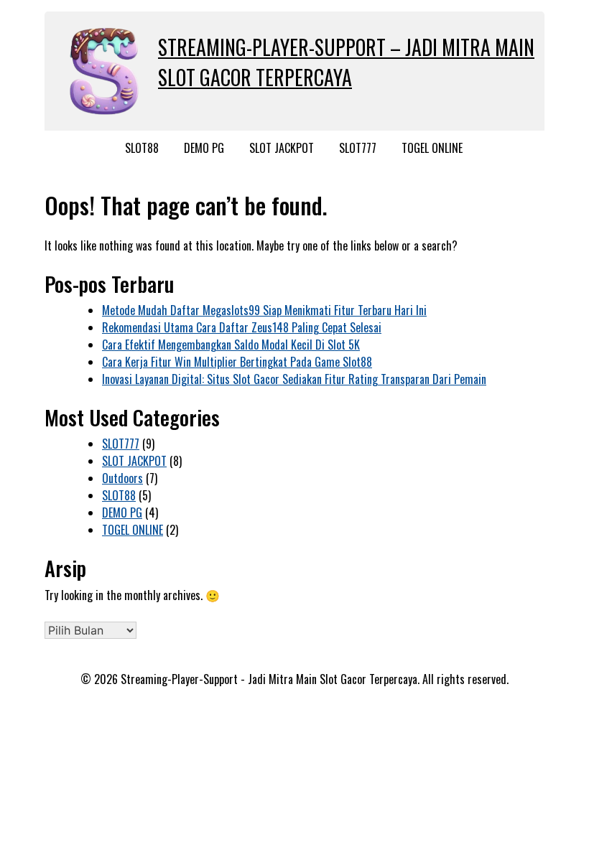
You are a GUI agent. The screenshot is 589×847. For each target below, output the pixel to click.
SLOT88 (142, 147)
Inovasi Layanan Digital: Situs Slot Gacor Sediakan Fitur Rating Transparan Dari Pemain (294, 379)
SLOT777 (357, 147)
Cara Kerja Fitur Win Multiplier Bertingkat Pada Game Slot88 (237, 361)
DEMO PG (204, 147)
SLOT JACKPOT (281, 147)
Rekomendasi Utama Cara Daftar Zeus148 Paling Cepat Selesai (241, 327)
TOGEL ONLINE (432, 147)
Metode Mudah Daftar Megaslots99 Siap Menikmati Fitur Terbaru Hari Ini (264, 310)
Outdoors (122, 478)
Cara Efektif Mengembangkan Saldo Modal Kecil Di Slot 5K (231, 344)
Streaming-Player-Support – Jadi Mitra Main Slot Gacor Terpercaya (346, 62)
